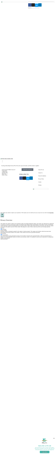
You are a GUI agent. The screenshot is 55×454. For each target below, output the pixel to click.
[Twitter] (36, 5)
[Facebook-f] (30, 5)
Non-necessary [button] (3, 447)
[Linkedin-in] (40, 5)
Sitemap (39, 185)
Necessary (4, 443)
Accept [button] (48, 426)
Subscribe (44, 452)
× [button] (54, 438)
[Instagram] (33, 5)
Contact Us (40, 172)
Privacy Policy (41, 178)
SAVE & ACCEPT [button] (4, 452)
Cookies (39, 182)
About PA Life (41, 169)
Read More (51, 426)
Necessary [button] (2, 441)
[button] (41, 1)
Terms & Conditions (42, 175)
